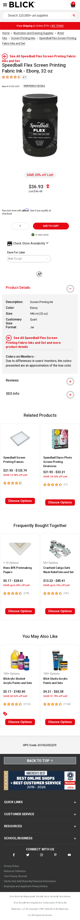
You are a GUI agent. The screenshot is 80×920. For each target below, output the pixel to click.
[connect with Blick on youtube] (69, 857)
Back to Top (38, 761)
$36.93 (36, 186)
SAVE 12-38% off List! (15, 475)
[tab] (40, 287)
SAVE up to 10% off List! (56, 585)
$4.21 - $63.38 (53, 691)
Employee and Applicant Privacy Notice (26, 886)
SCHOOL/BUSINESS (18, 838)
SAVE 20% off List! (40, 175)
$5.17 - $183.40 (14, 691)
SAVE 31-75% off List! (55, 696)
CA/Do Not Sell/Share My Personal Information (30, 881)
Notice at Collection (15, 871)
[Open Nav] (5, 4)
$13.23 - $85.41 (54, 581)
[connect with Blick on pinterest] (55, 857)
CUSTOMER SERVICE (19, 814)
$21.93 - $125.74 (15, 470)
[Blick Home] (22, 5)
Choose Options (20, 501)
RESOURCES (13, 826)
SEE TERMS (57, 26)
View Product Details (34, 86)
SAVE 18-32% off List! (55, 476)
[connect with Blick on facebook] (14, 857)
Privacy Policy (11, 866)
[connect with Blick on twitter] (28, 857)
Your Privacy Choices (15, 876)
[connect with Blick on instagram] (41, 857)
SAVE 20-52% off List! (15, 696)
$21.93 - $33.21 (54, 472)
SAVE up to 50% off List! (16, 585)
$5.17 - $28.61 (13, 581)
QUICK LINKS (13, 802)
